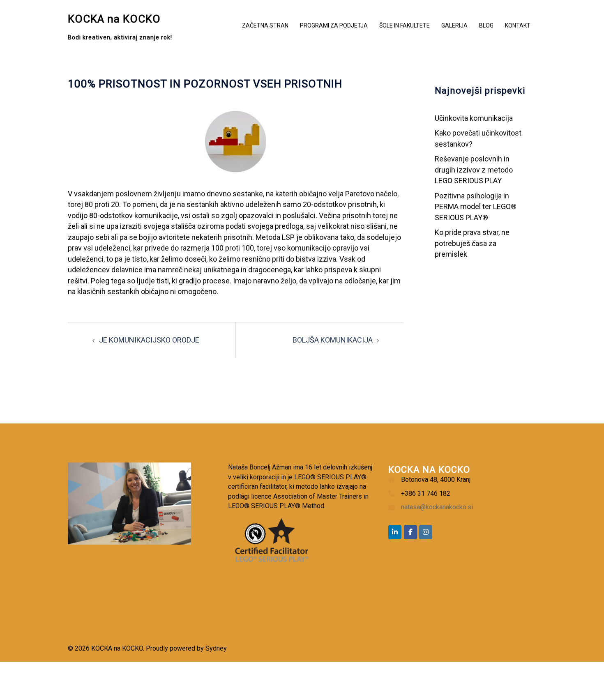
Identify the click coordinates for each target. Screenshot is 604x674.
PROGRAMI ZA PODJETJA (334, 25)
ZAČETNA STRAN (265, 25)
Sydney (216, 648)
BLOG (486, 25)
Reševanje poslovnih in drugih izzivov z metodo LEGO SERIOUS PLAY (474, 169)
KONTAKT (517, 25)
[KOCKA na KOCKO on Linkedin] (394, 532)
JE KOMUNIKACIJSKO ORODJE (149, 340)
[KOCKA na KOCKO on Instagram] (425, 532)
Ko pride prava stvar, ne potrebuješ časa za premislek (472, 243)
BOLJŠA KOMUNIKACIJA (333, 340)
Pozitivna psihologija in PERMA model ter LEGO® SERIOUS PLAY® (475, 206)
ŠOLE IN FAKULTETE (404, 25)
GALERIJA (454, 25)
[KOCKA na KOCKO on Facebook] (410, 532)
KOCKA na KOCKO (114, 19)
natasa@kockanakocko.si (437, 507)
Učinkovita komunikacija (474, 118)
